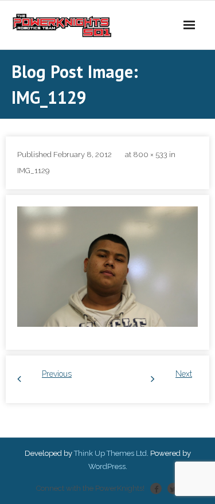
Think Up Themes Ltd (110, 453)
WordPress (107, 466)
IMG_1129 (33, 170)
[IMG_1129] (107, 266)
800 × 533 (150, 154)
